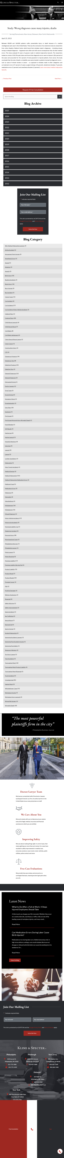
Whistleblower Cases (11, 688)
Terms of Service (39, 221)
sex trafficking (9, 616)
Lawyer (7, 454)
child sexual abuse (10, 326)
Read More (17, 924)
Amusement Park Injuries (12, 254)
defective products (10, 365)
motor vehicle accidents (12, 518)
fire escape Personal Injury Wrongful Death (17, 420)
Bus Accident (8, 292)
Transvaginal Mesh (10, 663)
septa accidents (9, 612)
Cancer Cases (9, 297)
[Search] (59, 97)
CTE (6, 352)
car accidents (9, 305)
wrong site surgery (10, 701)
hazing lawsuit (9, 437)
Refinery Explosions (10, 595)
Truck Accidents (9, 676)
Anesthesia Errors (10, 258)
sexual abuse (9, 620)
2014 (7, 172)
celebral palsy (9, 314)
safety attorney (9, 603)
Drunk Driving (9, 395)
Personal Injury (9, 535)
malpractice (8, 463)
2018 (7, 150)
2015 (7, 167)
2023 (7, 122)
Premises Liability (10, 561)
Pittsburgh (32, 1054)
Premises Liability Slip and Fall (13, 565)
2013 (7, 178)
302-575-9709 (38, 1082)
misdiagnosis (9, 510)
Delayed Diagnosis (10, 378)
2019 (7, 144)
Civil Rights (8, 331)
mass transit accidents (11, 467)
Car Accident (8, 301)
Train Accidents (9, 659)
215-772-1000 (12, 1064)
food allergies (9, 424)
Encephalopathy (9, 403)
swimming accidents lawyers (13, 637)
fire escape (8, 416)
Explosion (8, 412)
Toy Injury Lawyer (10, 654)
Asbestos (7, 267)
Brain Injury (8, 284)
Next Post (58, 78)
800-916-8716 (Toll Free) (38, 1085)
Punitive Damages (10, 590)
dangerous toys (9, 361)
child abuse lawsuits (11, 322)
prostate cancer (9, 582)
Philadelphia (11, 1054)
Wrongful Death (9, 705)
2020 (7, 139)
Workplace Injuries (10, 693)
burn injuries (8, 288)
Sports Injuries (9, 629)
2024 (7, 116)
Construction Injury (10, 348)
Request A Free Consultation (33, 90)
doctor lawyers (9, 386)
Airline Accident (9, 250)
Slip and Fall (8, 624)
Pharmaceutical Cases (11, 539)
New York (16, 1090)
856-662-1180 (54, 1064)
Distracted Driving (10, 382)
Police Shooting (9, 556)
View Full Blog (15, 960)
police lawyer (9, 552)
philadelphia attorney (11, 544)
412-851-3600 (33, 1064)
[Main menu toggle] (62, 2)
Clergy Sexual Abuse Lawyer (13, 339)
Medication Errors (10, 488)
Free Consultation (13, 1129)
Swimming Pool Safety (11, 646)
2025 (7, 111)
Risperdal (7, 599)
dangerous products (11, 356)
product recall (9, 573)
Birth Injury (8, 275)
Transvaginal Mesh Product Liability (15, 667)
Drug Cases (8, 390)
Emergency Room (10, 399)
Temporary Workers (10, 650)
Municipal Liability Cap (11, 527)
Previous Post (6, 78)
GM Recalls (8, 429)
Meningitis (8, 497)
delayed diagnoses (10, 373)
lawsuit (7, 450)
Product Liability (9, 569)
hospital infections (10, 441)
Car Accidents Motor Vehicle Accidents (16, 309)
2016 (7, 161)
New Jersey (52, 1054)
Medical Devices (9, 471)
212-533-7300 (17, 1100)
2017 (7, 155)
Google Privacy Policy (26, 221)
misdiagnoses (9, 505)
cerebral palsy (9, 318)
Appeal (7, 263)
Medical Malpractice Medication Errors (16, 480)
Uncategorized (9, 680)
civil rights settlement (11, 335)
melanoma (8, 492)
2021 (7, 133)
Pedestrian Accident (11, 531)
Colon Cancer (9, 343)
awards (7, 271)
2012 (7, 184)
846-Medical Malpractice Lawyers (14, 246)
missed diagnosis (10, 514)
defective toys (9, 369)
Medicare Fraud (9, 484)
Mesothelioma (9, 501)
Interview (7, 446)
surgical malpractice (11, 633)
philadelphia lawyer (11, 548)
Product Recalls (9, 578)
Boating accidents (10, 280)
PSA (6, 586)
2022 (7, 127)
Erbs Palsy (8, 407)
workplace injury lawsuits (12, 697)
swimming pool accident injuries (14, 641)
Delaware (37, 1072)
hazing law (8, 433)
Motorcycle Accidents (11, 522)
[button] (58, 2)
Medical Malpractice (11, 475)
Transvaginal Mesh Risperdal (13, 671)
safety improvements (11, 607)
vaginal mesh (9, 684)
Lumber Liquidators (10, 458)
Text (50, 1129)
